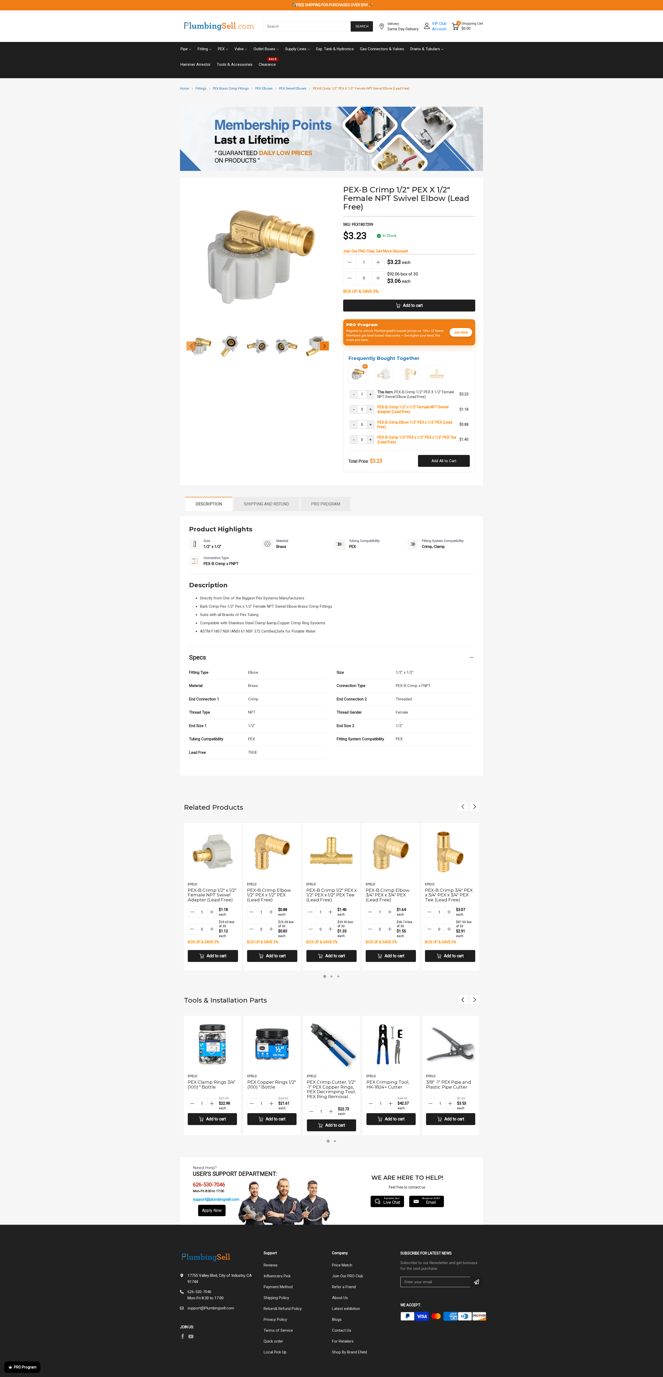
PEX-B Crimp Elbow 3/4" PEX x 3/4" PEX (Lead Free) (387, 895)
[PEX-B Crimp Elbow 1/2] (410, 381)
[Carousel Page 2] (331, 976)
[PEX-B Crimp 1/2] (384, 381)
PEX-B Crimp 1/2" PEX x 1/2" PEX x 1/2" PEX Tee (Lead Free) (416, 439)
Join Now (461, 332)
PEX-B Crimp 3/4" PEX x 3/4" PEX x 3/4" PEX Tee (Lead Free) (449, 895)
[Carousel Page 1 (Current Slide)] (324, 976)
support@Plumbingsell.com (211, 1308)
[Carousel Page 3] (338, 976)
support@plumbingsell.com (216, 1199)
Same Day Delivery (403, 29)
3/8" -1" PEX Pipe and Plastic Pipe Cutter (389, 1084)
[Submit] (476, 1282)
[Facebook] (182, 1336)
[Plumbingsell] (219, 26)
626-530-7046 (199, 1291)
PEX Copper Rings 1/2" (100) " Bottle (212, 1084)
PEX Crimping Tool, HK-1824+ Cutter (328, 1084)
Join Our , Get (375, 251)
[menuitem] (186, 48)
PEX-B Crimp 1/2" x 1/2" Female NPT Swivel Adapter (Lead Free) (413, 409)
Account (439, 29)
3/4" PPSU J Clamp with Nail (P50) (446, 1084)
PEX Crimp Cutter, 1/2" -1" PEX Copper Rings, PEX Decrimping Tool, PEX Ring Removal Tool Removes (271, 1091)
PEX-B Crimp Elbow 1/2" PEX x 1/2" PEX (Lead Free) (414, 424)
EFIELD (192, 884)
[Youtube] (190, 1336)
